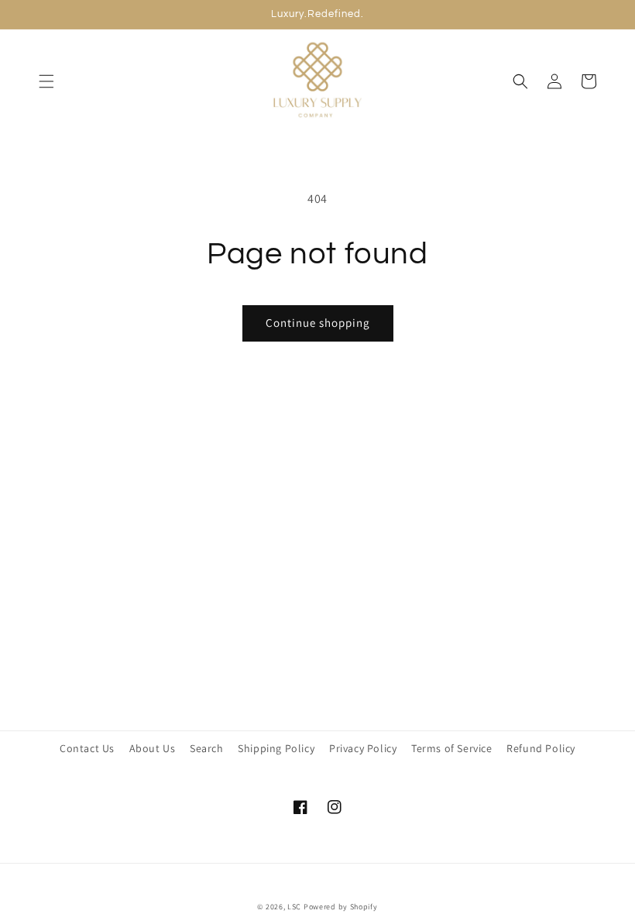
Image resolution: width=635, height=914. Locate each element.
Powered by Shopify (341, 907)
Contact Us (87, 748)
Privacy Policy (362, 748)
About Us (152, 748)
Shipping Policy (276, 748)
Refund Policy (540, 748)
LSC (294, 907)
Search (207, 748)
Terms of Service (452, 748)
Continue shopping (318, 322)
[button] (46, 81)
